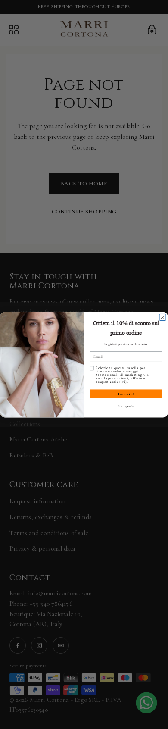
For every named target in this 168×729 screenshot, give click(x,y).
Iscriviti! (126, 393)
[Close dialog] (162, 317)
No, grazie (126, 406)
